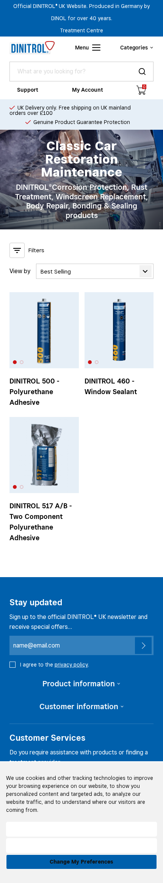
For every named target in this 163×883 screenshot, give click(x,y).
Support (27, 90)
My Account (87, 90)
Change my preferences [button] (81, 862)
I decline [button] (82, 845)
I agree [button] (81, 829)
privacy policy (71, 665)
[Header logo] (32, 47)
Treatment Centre (81, 30)
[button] (15, 362)
